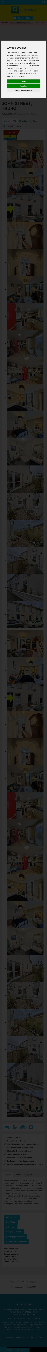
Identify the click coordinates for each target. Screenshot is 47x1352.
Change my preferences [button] (23, 90)
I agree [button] (23, 81)
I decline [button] (23, 86)
